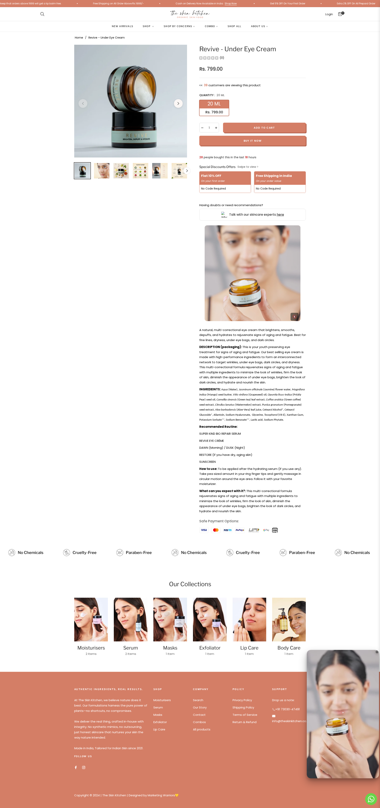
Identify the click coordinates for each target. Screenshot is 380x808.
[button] (42, 14)
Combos (199, 722)
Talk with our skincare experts (256, 214)
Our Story (200, 707)
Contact (199, 715)
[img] (208, 58)
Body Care (288, 648)
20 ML (214, 108)
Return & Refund (244, 722)
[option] (130, 101)
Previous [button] (83, 103)
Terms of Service (245, 715)
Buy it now (253, 141)
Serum (130, 648)
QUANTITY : (211, 95)
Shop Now (162, 3)
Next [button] (178, 103)
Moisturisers (91, 648)
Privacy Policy (242, 700)
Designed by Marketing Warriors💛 (154, 795)
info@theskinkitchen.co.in (290, 721)
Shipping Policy (243, 707)
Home (79, 38)
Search (198, 700)
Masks (170, 648)
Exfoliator (209, 648)
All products (201, 729)
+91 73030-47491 (287, 709)
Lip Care (249, 648)
